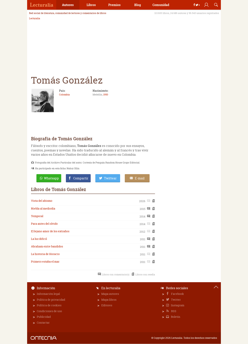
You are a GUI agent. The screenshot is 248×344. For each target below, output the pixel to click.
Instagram (177, 305)
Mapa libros (108, 299)
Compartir (80, 178)
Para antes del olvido (44, 223)
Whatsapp (51, 178)
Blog (137, 5)
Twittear (110, 178)
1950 (105, 94)
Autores (68, 5)
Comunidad (160, 5)
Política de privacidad (51, 299)
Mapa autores (110, 294)
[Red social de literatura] (41, 5)
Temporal (37, 216)
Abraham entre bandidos (47, 246)
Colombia (64, 94)
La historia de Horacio (45, 254)
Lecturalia (34, 18)
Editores (106, 305)
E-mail (140, 178)
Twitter (175, 299)
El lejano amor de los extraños (50, 231)
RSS (173, 311)
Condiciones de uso (49, 311)
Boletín (175, 317)
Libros (91, 5)
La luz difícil (39, 239)
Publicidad (44, 317)
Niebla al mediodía (43, 208)
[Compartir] (197, 5)
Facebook (177, 294)
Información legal (48, 294)
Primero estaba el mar (45, 261)
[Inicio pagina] (216, 287)
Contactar (43, 322)
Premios (114, 5)
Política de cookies (49, 305)
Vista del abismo (41, 201)
